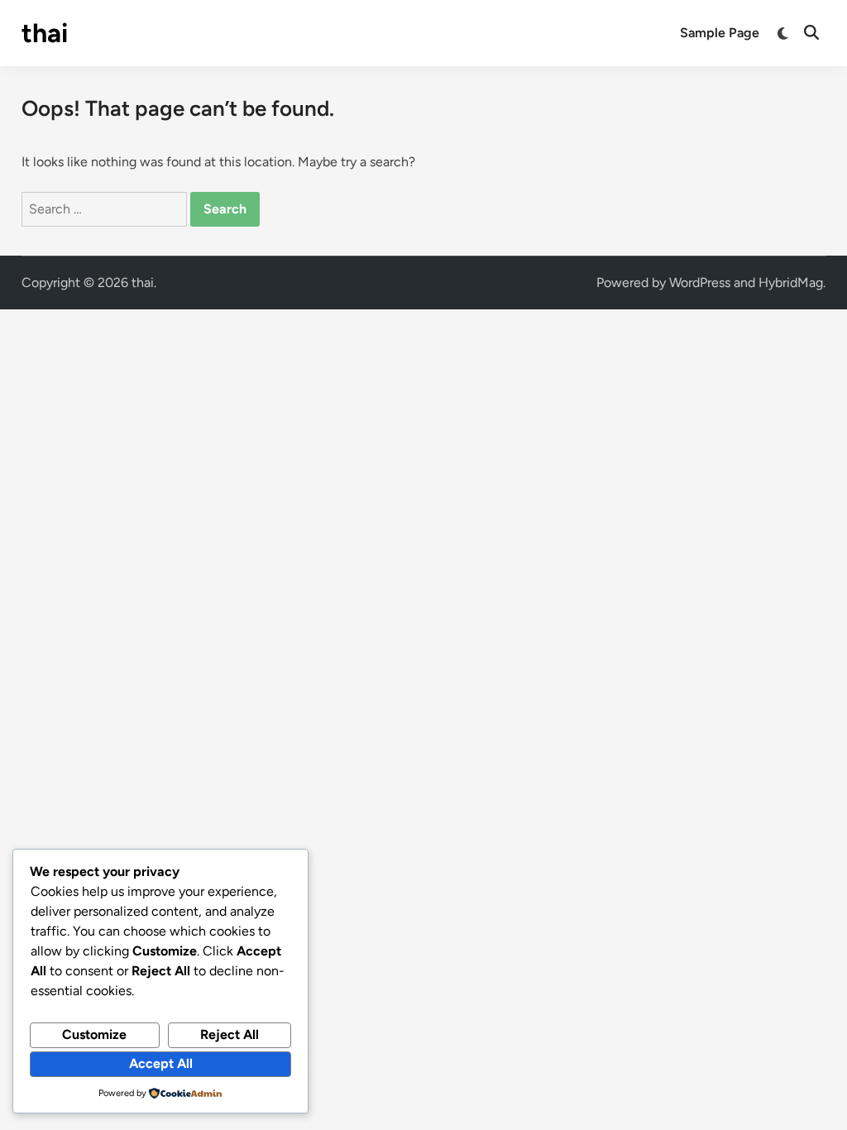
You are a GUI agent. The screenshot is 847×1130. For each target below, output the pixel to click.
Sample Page (719, 33)
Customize (94, 1034)
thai (45, 33)
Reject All (229, 1034)
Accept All (161, 1063)
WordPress (699, 282)
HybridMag (790, 282)
